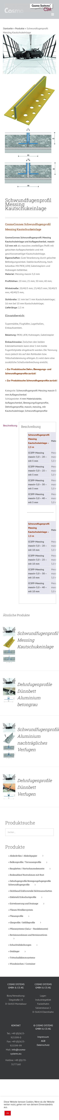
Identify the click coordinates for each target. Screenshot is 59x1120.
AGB (43, 1040)
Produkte (19, 28)
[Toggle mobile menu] (52, 14)
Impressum (43, 1036)
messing (37, 406)
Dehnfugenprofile (14, 406)
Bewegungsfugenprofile (35, 402)
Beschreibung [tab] (10, 425)
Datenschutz (43, 1044)
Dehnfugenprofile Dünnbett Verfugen (34, 787)
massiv (28, 406)
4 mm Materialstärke (30, 398)
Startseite (8, 28)
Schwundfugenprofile (36, 410)
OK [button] (7, 1113)
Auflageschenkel (13, 402)
